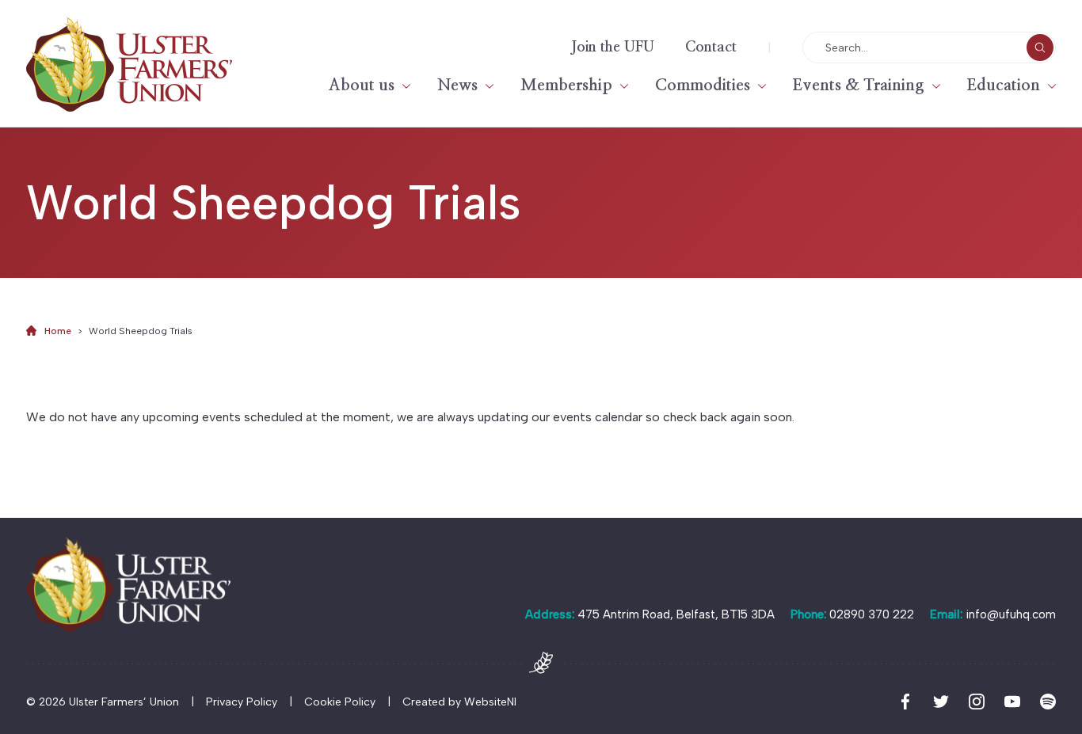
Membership (566, 85)
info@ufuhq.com (1011, 614)
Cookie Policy (339, 702)
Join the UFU (612, 47)
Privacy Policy (241, 702)
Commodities (702, 85)
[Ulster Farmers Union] (129, 64)
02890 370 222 (871, 614)
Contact (711, 47)
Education (1003, 85)
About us (361, 85)
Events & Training (858, 85)
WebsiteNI (490, 702)
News (457, 85)
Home (57, 331)
